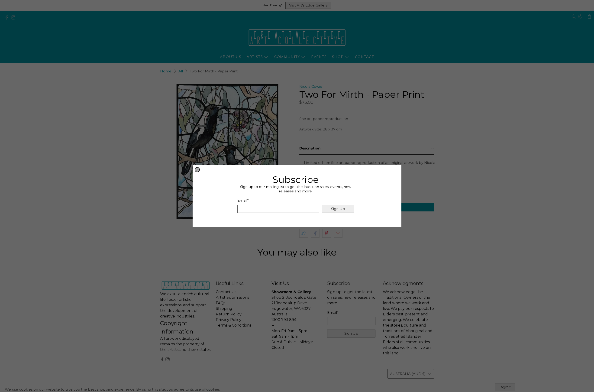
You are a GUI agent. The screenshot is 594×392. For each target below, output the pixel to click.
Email (243, 200)
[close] (197, 169)
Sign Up (338, 209)
